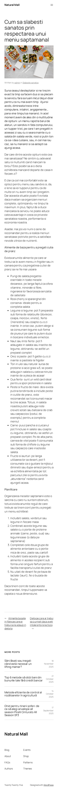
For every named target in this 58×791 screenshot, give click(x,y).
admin (17, 82)
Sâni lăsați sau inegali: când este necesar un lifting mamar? (18, 663)
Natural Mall (11, 5)
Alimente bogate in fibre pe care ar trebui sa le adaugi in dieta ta (15, 623)
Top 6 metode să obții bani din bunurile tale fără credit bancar (23, 679)
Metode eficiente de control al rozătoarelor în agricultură (23, 694)
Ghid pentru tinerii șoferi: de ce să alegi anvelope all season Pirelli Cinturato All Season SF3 (21, 710)
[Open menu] (52, 5)
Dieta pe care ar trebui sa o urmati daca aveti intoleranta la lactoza (41, 622)
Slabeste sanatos (31, 82)
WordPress (49, 785)
